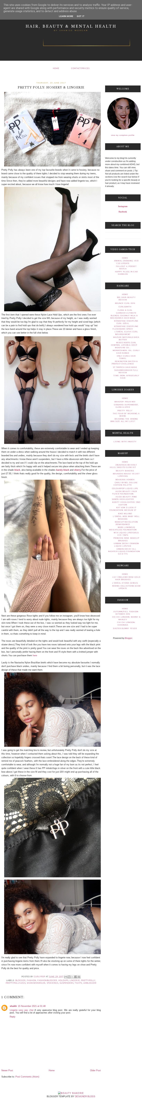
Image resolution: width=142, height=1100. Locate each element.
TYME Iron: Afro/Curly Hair (126, 377)
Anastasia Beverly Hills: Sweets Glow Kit (123, 466)
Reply (12, 1016)
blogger (20, 980)
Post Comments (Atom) (27, 1076)
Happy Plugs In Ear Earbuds (126, 273)
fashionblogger (47, 980)
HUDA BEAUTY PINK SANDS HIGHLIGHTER (124, 498)
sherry (77, 470)
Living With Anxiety (124, 442)
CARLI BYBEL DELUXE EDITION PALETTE (126, 484)
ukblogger (89, 983)
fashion (31, 980)
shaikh (13, 1006)
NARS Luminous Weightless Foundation (123, 528)
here (35, 655)
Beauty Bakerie (125, 471)
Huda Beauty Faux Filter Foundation (124, 492)
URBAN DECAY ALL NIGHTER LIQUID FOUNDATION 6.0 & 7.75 (124, 551)
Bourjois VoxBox (125, 480)
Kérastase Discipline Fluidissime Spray (126, 327)
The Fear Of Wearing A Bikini (126, 415)
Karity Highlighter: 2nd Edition (126, 503)
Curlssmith (125, 307)
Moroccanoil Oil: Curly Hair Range (126, 351)
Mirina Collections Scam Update (126, 587)
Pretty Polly (124, 411)
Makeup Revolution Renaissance (126, 523)
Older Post (95, 1070)
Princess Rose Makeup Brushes (126, 539)
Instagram (122, 206)
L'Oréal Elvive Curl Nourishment (126, 333)
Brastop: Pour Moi (124, 402)
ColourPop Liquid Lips (125, 488)
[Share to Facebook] (75, 977)
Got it (81, 16)
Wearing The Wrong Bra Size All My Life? (124, 420)
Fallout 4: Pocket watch (126, 267)
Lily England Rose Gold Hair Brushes (126, 578)
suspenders (67, 983)
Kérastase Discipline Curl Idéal (126, 322)
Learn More (66, 16)
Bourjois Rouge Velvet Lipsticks (126, 475)
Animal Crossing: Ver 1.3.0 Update (126, 262)
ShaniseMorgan (36, 983)
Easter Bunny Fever (125, 628)
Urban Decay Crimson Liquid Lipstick (126, 544)
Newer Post (7, 1070)
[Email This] (66, 977)
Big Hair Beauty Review (126, 298)
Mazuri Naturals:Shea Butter (126, 338)
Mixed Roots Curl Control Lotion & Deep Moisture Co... (124, 345)
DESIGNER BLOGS (85, 1096)
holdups (63, 980)
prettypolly (88, 980)
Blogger (128, 638)
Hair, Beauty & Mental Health (71, 26)
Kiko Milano (125, 514)
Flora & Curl (125, 310)
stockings (52, 983)
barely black (62, 470)
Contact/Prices (80, 68)
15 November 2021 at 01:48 (32, 1006)
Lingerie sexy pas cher (21, 1010)
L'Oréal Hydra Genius (125, 583)
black (17, 470)
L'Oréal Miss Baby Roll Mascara (126, 517)
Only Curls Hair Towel (126, 357)
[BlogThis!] (69, 977)
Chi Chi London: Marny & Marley (126, 618)
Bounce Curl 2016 (125, 303)
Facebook (123, 211)
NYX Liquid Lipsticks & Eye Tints (126, 534)
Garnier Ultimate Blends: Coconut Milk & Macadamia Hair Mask (124, 315)
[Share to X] (72, 977)
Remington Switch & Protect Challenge (125, 362)
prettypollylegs (16, 983)
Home (56, 68)
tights (78, 983)
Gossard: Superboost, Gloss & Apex (126, 406)
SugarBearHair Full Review (126, 371)
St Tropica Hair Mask (125, 367)
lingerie (75, 980)
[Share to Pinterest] (79, 977)
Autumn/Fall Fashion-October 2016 (126, 613)
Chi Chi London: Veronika (126, 623)
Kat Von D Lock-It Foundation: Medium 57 (122, 509)
